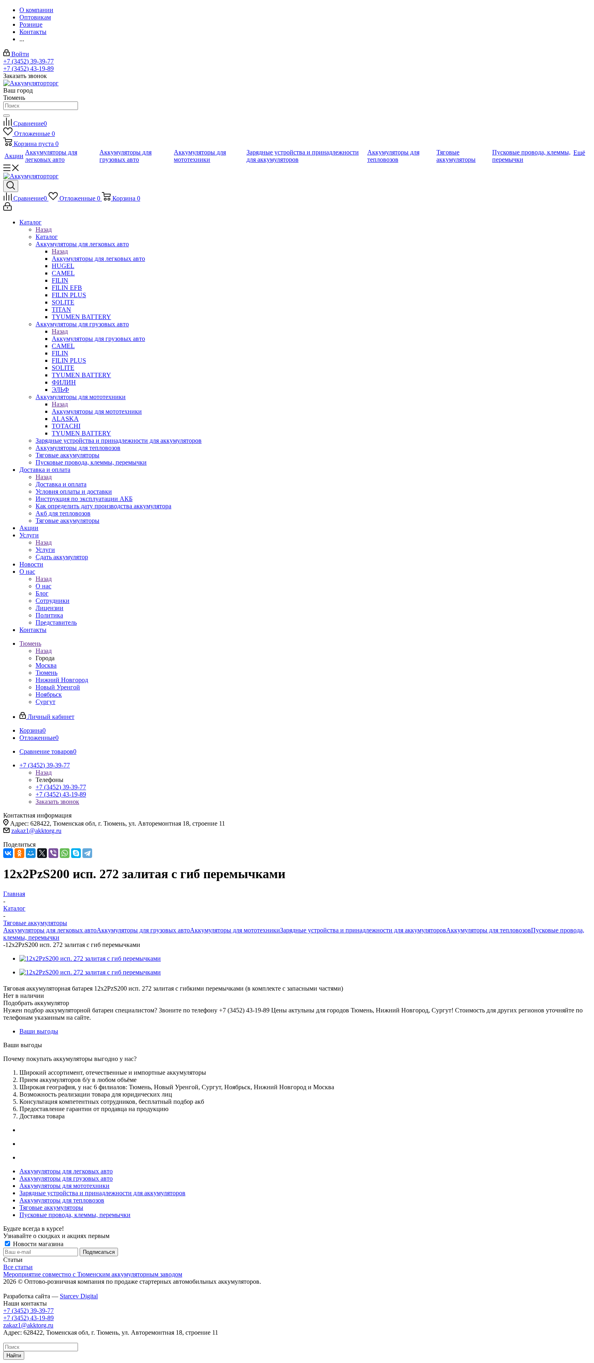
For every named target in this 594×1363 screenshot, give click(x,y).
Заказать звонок (57, 801)
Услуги (45, 549)
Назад (44, 229)
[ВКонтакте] (8, 853)
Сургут (45, 701)
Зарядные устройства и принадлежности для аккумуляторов (363, 930)
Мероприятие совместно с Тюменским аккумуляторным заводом (92, 1274)
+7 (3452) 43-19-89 (28, 68)
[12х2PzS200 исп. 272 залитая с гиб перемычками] (90, 958)
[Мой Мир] (31, 853)
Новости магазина (37, 1243)
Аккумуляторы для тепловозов (488, 930)
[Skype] (76, 853)
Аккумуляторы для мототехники (97, 411)
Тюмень (46, 672)
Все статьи (18, 1267)
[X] (42, 853)
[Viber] (53, 853)
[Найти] (6, 115)
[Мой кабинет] (7, 208)
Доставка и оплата (61, 484)
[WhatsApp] (65, 853)
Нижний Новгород (62, 679)
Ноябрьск (49, 694)
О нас (43, 586)
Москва (46, 665)
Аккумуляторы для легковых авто (98, 258)
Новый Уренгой (58, 687)
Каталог (47, 236)
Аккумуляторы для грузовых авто (98, 338)
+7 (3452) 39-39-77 (28, 61)
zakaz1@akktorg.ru (36, 830)
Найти (13, 1355)
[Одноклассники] (19, 853)
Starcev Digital (79, 1296)
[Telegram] (87, 853)
